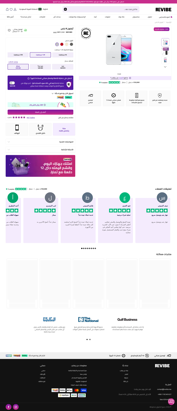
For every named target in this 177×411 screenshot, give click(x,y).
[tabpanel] (127, 328)
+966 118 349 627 (164, 394)
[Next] (165, 67)
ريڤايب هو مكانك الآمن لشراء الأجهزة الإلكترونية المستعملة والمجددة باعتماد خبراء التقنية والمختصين (127, 329)
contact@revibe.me (164, 389)
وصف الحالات (13, 61)
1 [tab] (90, 339)
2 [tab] (87, 339)
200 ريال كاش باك (36, 104)
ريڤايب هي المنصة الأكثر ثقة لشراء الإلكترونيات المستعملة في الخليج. (88, 328)
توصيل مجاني (90, 101)
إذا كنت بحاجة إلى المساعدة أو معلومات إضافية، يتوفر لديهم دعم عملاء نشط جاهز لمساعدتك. (49, 328)
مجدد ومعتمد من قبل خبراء (159, 101)
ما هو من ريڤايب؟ (119, 77)
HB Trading (31, 117)
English (45, 9)
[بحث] (100, 9)
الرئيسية (168, 22)
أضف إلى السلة (40, 112)
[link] (155, 301)
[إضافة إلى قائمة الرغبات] (9, 30)
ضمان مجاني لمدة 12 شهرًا (113, 101)
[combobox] (103, 9)
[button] (171, 401)
